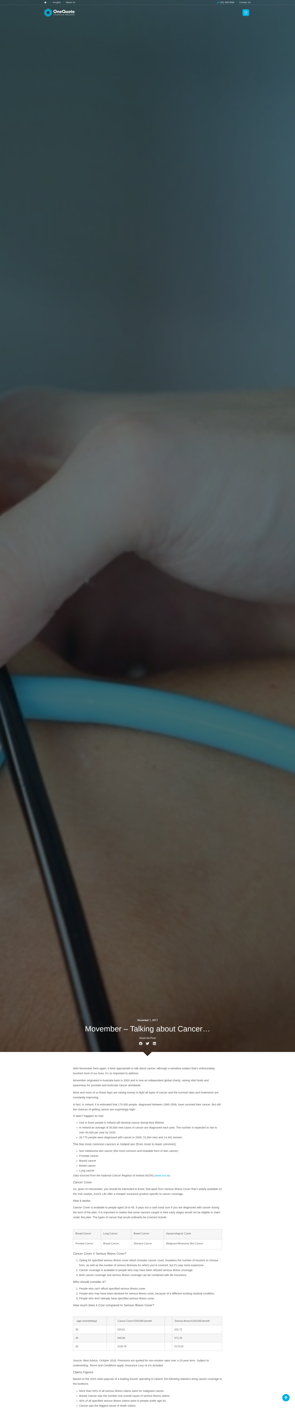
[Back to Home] (46, 2)
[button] (140, 1043)
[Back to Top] (286, 1398)
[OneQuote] (59, 12)
